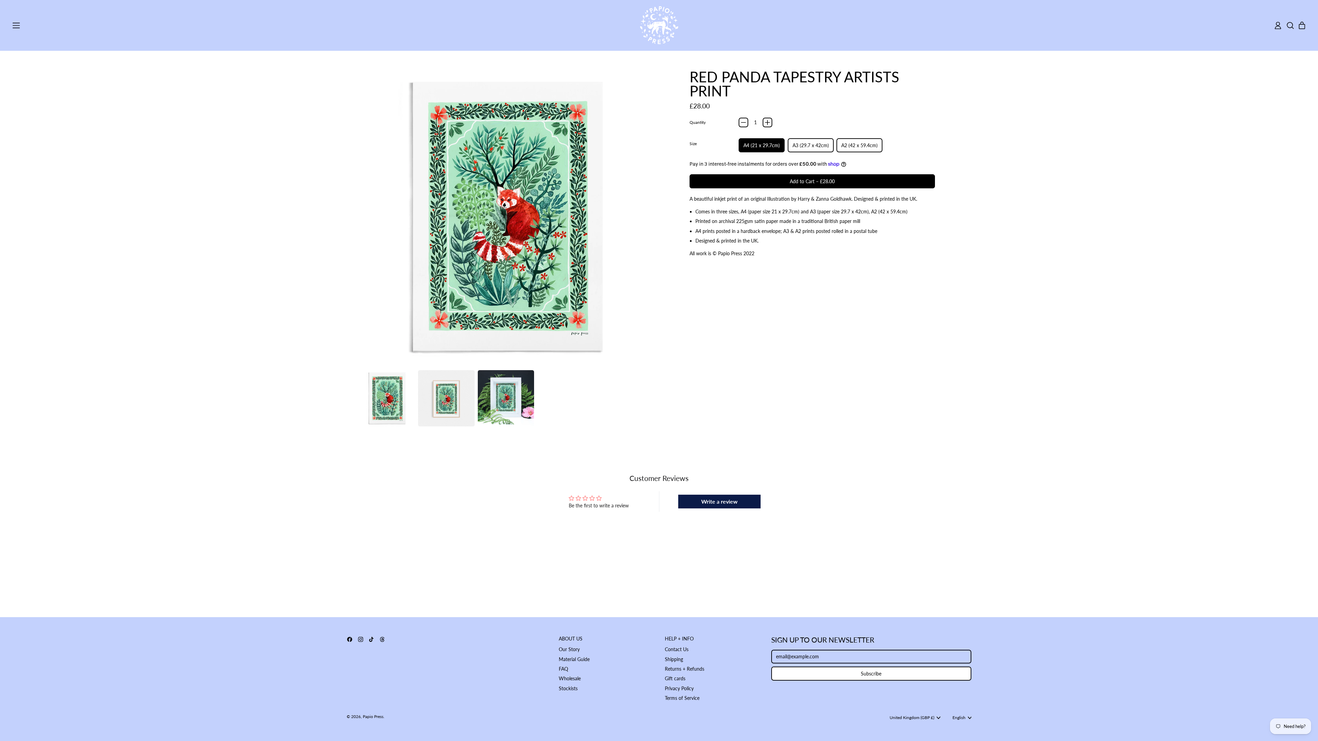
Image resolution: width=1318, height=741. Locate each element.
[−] (743, 122)
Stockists (568, 688)
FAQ (563, 669)
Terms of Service (682, 698)
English (959, 717)
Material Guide (574, 659)
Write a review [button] (719, 501)
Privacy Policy (679, 688)
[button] (1290, 25)
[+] (767, 122)
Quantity (698, 122)
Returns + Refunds (684, 669)
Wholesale (570, 678)
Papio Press (373, 716)
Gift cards (675, 678)
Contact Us (677, 649)
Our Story (569, 649)
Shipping (674, 659)
